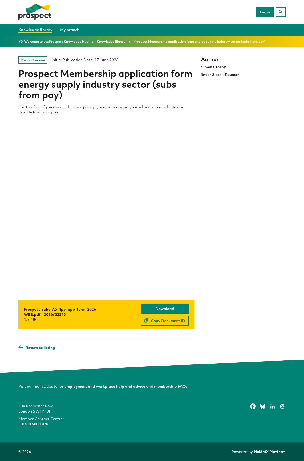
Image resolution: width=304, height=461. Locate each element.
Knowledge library (35, 29)
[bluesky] (262, 406)
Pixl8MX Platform (270, 451)
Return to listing (40, 347)
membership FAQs (170, 386)
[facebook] (252, 406)
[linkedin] (272, 406)
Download (164, 308)
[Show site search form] (281, 12)
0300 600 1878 (35, 424)
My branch (69, 29)
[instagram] (282, 406)
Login (265, 11)
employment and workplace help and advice (104, 386)
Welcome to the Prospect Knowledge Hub (56, 41)
